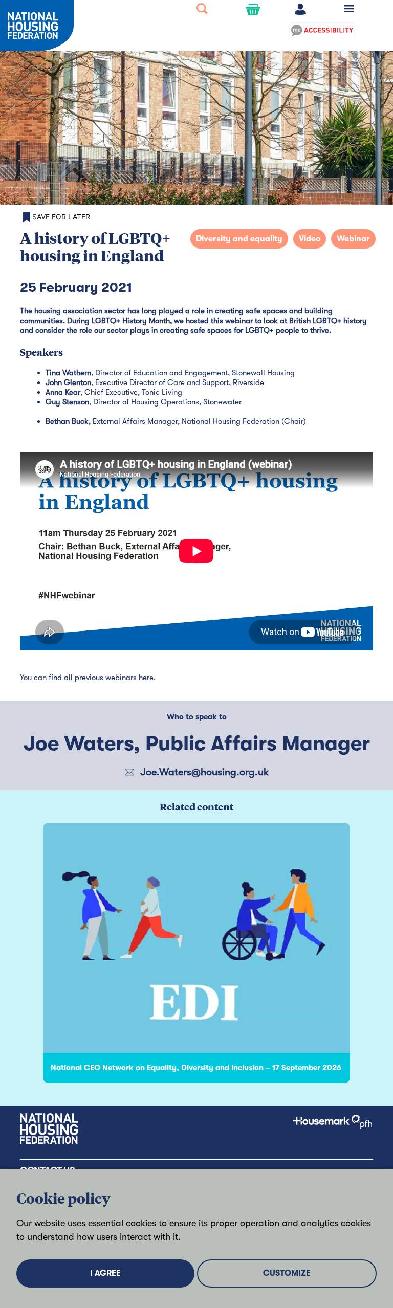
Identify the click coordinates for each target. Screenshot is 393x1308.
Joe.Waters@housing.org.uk (204, 772)
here (146, 677)
